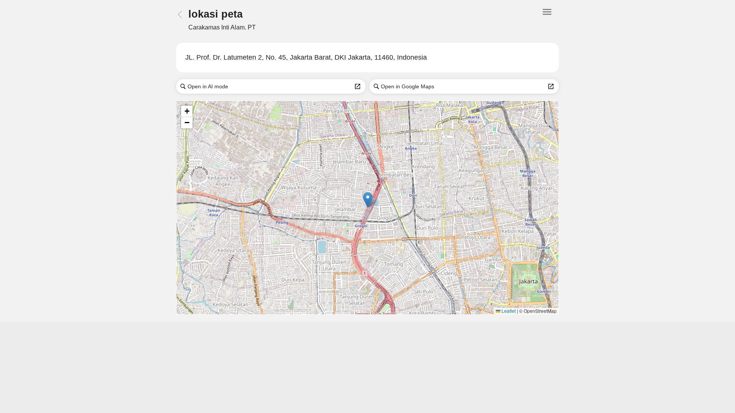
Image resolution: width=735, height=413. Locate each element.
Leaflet (508, 310)
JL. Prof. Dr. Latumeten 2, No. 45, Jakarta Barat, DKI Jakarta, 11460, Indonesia (306, 57)
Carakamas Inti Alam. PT (222, 27)
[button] (367, 200)
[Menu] (547, 19)
